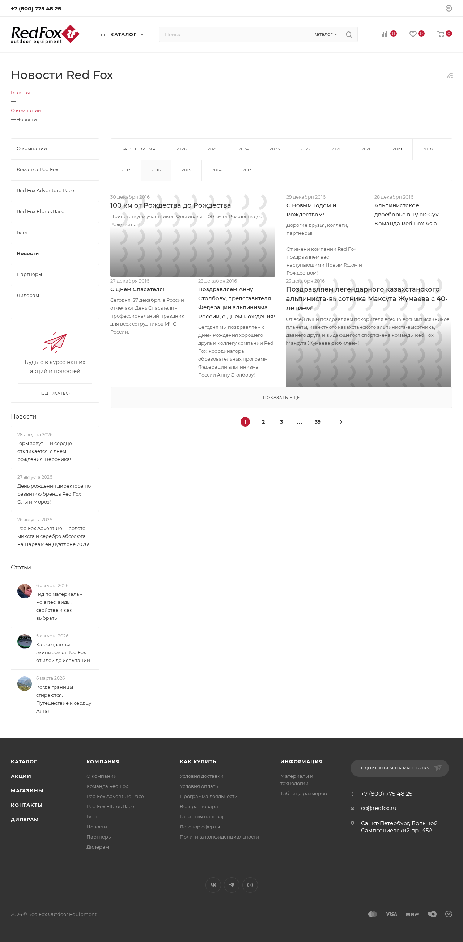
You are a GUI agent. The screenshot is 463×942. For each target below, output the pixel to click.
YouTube (250, 885)
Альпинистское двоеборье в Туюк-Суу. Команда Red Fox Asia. (407, 214)
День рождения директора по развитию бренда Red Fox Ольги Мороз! (54, 494)
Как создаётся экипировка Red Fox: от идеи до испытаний (63, 652)
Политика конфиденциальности (219, 837)
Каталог (24, 761)
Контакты (26, 805)
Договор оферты (200, 826)
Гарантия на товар (202, 816)
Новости (24, 416)
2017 (126, 170)
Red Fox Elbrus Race (110, 806)
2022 (305, 149)
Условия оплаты (199, 786)
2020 (366, 149)
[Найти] (349, 34)
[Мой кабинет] (449, 9)
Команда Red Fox (107, 786)
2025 (213, 149)
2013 (247, 170)
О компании (101, 776)
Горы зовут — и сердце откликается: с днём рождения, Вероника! (44, 451)
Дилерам (25, 819)
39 (318, 422)
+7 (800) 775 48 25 (36, 8)
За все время (138, 149)
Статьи (21, 567)
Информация (301, 761)
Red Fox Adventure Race (115, 796)
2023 (274, 149)
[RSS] (450, 75)
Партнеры (99, 837)
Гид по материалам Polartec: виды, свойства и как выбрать (59, 606)
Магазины (27, 790)
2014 (217, 170)
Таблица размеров (303, 793)
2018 (428, 149)
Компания (103, 761)
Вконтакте (213, 885)
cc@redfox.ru (378, 808)
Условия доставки (202, 776)
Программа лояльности (209, 796)
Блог (92, 816)
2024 (243, 149)
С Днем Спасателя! (137, 289)
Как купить (198, 761)
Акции (21, 776)
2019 (397, 149)
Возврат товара (199, 806)
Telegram (231, 885)
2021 (336, 149)
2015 (186, 170)
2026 (182, 149)
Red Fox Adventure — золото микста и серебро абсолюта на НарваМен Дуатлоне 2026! (53, 536)
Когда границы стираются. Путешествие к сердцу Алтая (63, 699)
